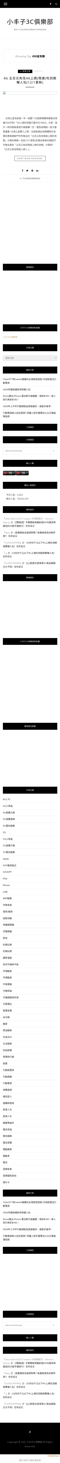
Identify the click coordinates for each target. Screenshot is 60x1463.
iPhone (6, 885)
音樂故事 (7, 1169)
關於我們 (23, 1460)
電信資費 (7, 1142)
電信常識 (7, 1129)
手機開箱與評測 (11, 997)
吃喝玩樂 (7, 944)
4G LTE (6, 799)
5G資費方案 (9, 845)
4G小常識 (8, 806)
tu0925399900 (31, 178)
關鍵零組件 (8, 1122)
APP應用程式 (9, 865)
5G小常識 (8, 839)
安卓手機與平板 (11, 964)
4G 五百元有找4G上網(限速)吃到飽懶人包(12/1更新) (30, 80)
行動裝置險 (8, 1070)
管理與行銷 (8, 1056)
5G (4, 832)
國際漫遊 (7, 957)
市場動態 (7, 971)
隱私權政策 (35, 1460)
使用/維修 (8, 911)
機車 (5, 1023)
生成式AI (7, 1037)
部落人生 (7, 1109)
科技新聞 (7, 1050)
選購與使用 (8, 1103)
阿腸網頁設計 (54, 1456)
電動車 (6, 1155)
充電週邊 (7, 931)
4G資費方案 (25, 71)
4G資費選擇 (9, 819)
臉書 (5, 1063)
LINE (5, 891)
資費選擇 (7, 1089)
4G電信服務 (9, 825)
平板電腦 (7, 984)
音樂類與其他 (9, 1175)
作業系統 (7, 905)
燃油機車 (7, 1030)
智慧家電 (7, 1010)
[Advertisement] (30, 228)
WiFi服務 (7, 898)
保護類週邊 (8, 924)
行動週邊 (7, 1076)
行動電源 (7, 1083)
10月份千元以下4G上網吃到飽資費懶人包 (33, 553)
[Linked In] (37, 170)
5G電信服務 (9, 852)
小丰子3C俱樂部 (30, 21)
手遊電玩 (7, 1004)
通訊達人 (7, 1096)
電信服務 (7, 1136)
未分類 (6, 1017)
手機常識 (7, 990)
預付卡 (6, 1182)
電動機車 (7, 1149)
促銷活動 (7, 918)
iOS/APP (7, 871)
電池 (5, 1162)
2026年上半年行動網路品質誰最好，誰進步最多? (27, 406)
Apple (6, 858)
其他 (5, 938)
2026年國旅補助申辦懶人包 (16, 389)
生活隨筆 (7, 1043)
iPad (5, 878)
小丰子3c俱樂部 (10, 337)
